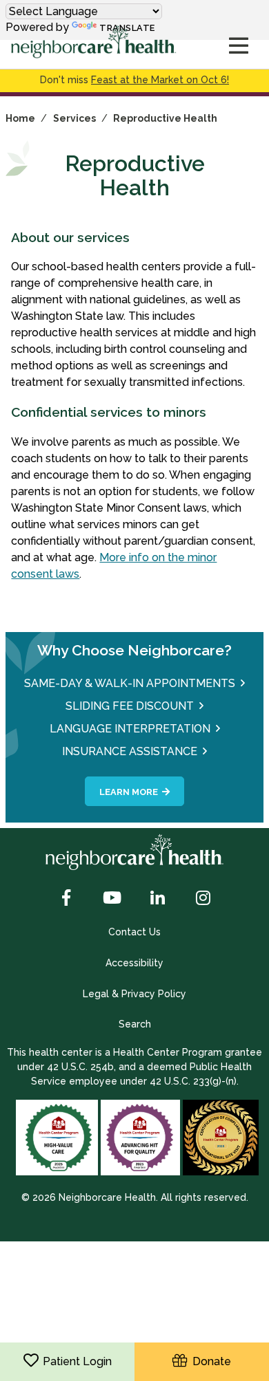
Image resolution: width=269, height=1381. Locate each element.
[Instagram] (203, 899)
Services (74, 118)
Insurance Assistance (129, 751)
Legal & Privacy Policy (134, 993)
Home (20, 118)
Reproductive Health (165, 118)
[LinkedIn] (157, 899)
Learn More (128, 792)
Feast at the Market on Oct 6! (160, 79)
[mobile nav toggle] (238, 46)
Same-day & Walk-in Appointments (129, 683)
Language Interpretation (130, 728)
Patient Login (77, 1361)
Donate (209, 1361)
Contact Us (134, 931)
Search (135, 1024)
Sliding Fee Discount (130, 706)
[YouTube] (112, 899)
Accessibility (134, 962)
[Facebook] (66, 899)
